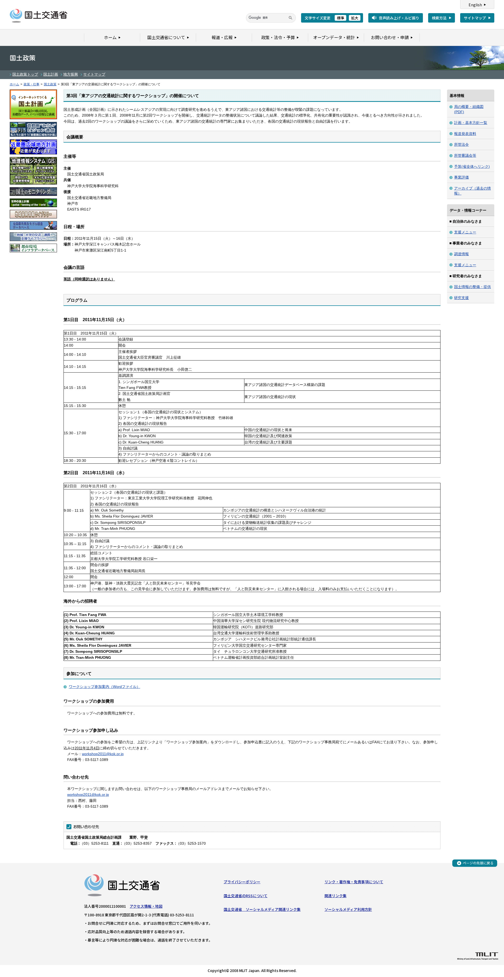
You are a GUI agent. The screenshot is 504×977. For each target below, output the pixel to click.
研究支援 (461, 298)
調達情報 (461, 254)
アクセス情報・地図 (146, 906)
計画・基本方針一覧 (470, 123)
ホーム (14, 84)
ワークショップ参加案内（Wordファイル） (104, 687)
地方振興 (70, 74)
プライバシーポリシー (242, 881)
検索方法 (439, 17)
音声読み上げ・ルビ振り (399, 17)
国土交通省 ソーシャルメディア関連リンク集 (262, 909)
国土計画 (50, 74)
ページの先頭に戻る (478, 862)
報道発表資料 (465, 134)
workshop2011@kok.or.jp (103, 754)
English (475, 4)
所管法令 (461, 144)
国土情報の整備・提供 (472, 287)
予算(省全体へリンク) (472, 166)
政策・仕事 (31, 84)
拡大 (354, 17)
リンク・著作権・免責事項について (353, 881)
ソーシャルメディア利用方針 (348, 909)
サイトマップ (475, 17)
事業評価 (461, 177)
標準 (340, 17)
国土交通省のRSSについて (245, 895)
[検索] (290, 18)
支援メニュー (465, 232)
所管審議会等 (465, 155)
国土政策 (50, 84)
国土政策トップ (25, 74)
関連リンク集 (335, 895)
